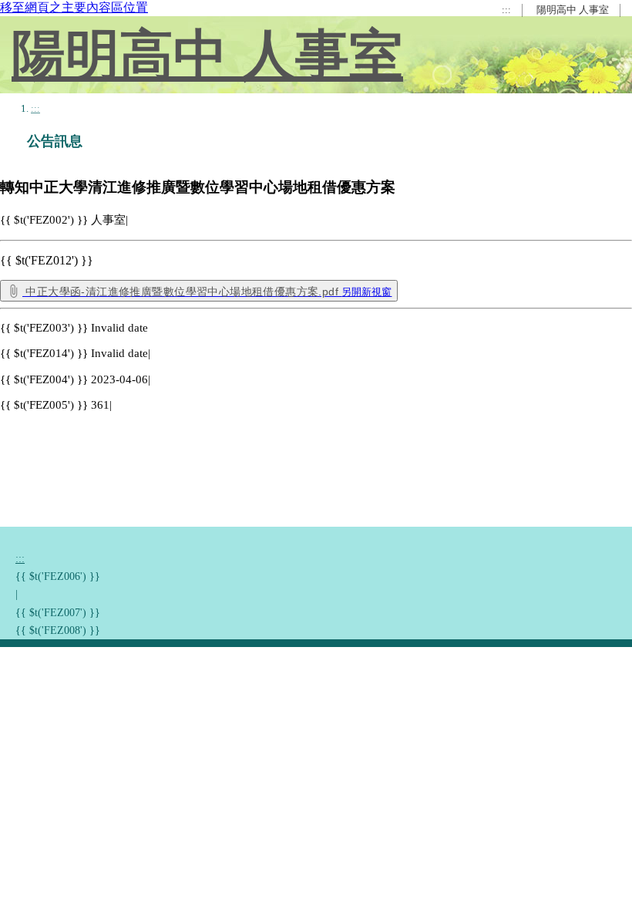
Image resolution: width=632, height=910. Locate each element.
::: (506, 10)
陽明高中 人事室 (572, 10)
